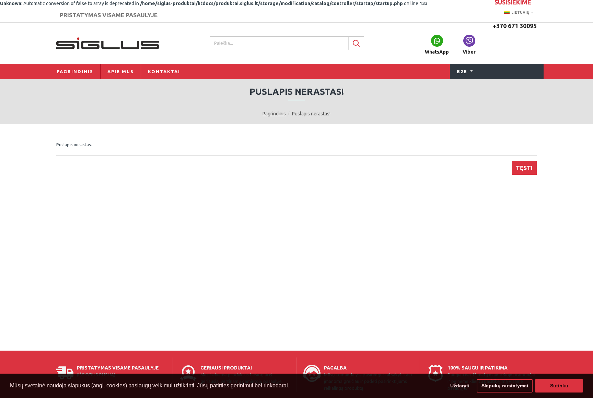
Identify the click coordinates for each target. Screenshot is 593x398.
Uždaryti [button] (459, 385)
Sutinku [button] (559, 385)
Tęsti (524, 167)
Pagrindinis (274, 113)
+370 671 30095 (515, 26)
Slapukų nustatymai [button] (504, 385)
